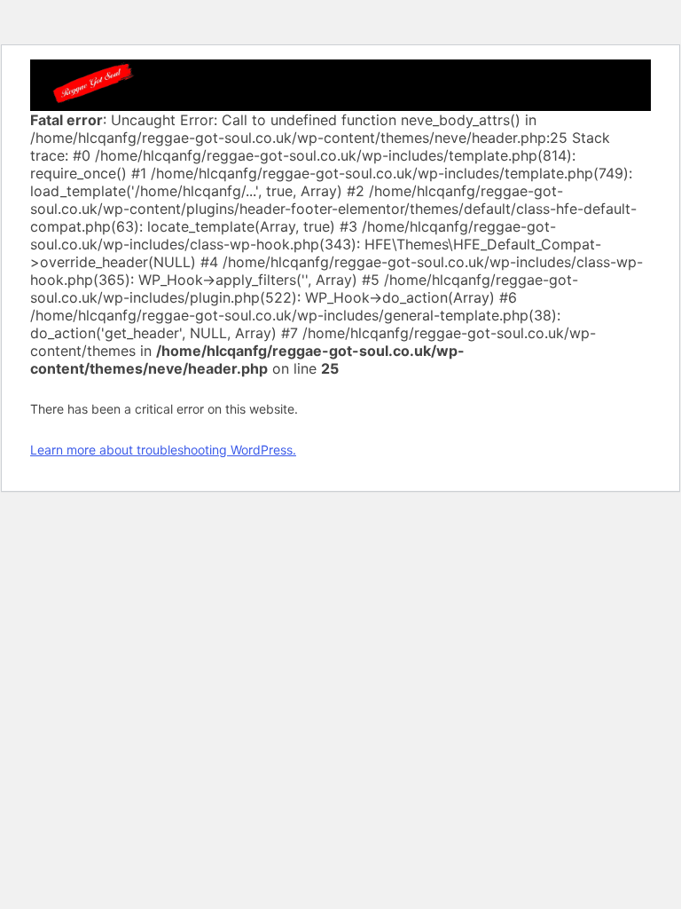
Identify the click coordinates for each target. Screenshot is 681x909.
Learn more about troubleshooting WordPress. (163, 449)
